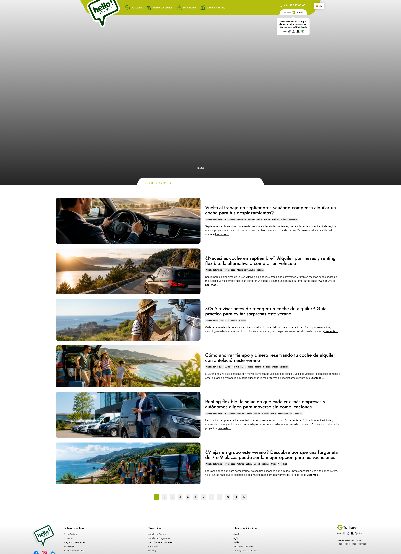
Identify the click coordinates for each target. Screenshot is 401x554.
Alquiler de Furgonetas (159, 538)
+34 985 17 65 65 (294, 5)
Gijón (235, 538)
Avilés (236, 542)
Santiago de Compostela (245, 550)
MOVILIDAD (189, 7)
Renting (152, 550)
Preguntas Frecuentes (74, 542)
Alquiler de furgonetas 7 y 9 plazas (220, 219)
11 (235, 497)
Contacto (68, 538)
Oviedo (284, 219)
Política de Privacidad (73, 550)
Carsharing (153, 546)
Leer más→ (222, 234)
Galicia (259, 219)
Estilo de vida (231, 320)
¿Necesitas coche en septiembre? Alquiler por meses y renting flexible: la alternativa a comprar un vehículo (270, 261)
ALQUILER (136, 7)
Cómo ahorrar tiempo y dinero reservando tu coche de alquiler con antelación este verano (270, 358)
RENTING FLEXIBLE (162, 7)
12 (244, 497)
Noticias (275, 219)
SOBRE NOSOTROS (217, 7)
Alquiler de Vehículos (246, 219)
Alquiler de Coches (157, 534)
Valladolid (293, 219)
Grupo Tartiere (70, 534)
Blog (200, 168)
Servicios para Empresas (160, 542)
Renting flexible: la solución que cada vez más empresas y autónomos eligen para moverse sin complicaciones (265, 404)
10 (227, 497)
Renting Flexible (285, 413)
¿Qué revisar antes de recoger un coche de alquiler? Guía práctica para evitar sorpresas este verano (265, 311)
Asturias (228, 367)
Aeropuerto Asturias (243, 546)
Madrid (267, 219)
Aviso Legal (68, 546)
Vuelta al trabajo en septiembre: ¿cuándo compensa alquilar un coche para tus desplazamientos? (270, 210)
